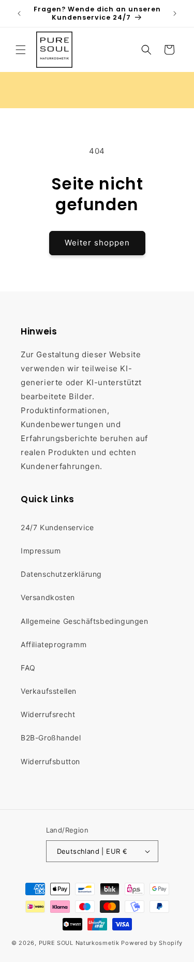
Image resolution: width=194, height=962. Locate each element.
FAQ (28, 667)
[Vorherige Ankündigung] (19, 13)
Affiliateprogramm (53, 644)
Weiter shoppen (97, 242)
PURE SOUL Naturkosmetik (79, 942)
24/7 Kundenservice (57, 527)
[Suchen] (146, 49)
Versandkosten (48, 597)
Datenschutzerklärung (61, 574)
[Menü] (20, 49)
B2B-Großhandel (51, 737)
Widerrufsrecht (48, 714)
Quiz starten (138, 90)
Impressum (41, 550)
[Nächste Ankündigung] (174, 13)
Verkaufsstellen (49, 691)
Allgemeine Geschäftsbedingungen (84, 621)
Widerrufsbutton (50, 761)
